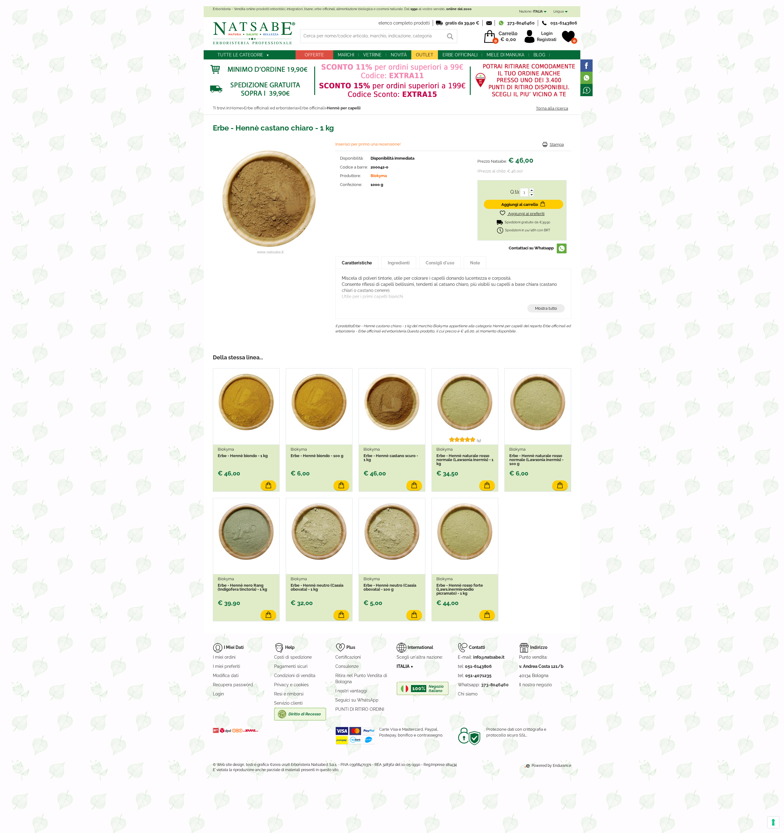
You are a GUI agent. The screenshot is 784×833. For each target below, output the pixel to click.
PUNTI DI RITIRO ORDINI (359, 709)
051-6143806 (563, 23)
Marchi (346, 54)
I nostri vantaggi (351, 690)
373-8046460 (521, 23)
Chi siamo (467, 693)
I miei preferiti (226, 666)
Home (236, 108)
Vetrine (372, 54)
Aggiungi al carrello (519, 204)
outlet (424, 54)
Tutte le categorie (240, 54)
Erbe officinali (460, 54)
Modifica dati (226, 675)
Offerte (314, 54)
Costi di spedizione (293, 657)
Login (546, 33)
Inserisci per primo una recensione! (368, 144)
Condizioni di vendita (294, 675)
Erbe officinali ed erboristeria (270, 108)
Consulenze (347, 666)
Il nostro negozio (535, 684)
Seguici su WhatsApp (357, 700)
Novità (399, 54)
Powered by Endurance (551, 765)
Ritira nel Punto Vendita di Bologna (361, 678)
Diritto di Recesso (304, 714)
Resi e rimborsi (288, 693)
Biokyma (379, 175)
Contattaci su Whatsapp (531, 248)
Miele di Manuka (505, 54)
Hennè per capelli (343, 108)
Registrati (546, 39)
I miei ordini (224, 657)
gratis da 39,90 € (462, 23)
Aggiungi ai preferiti (526, 213)
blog (539, 54)
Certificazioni (348, 657)
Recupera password (233, 684)
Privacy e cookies (291, 684)
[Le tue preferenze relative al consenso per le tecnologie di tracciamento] (773, 822)
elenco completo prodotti (404, 23)
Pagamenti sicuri (290, 666)
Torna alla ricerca (552, 108)
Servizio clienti (288, 703)
